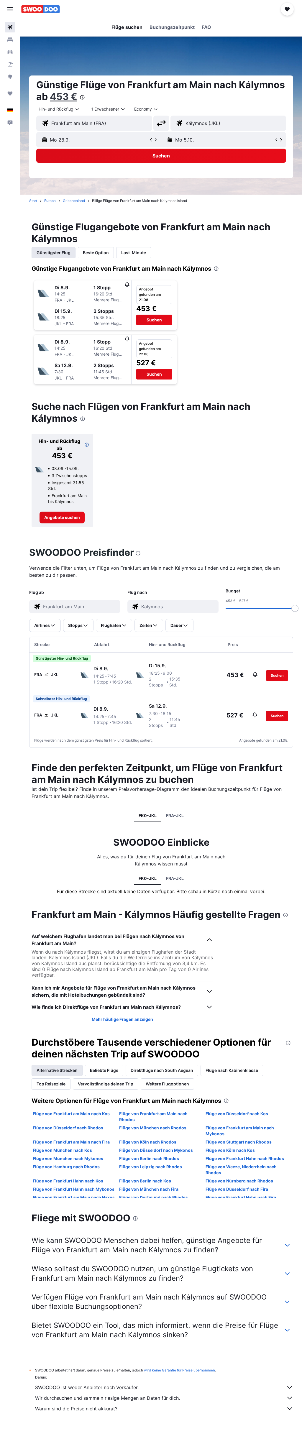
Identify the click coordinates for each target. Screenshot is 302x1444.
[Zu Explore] (10, 77)
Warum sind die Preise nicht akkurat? (76, 1409)
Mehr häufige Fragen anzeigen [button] (122, 1019)
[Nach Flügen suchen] (10, 27)
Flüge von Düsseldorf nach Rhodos (68, 1127)
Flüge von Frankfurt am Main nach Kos (71, 1113)
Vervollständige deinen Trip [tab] (105, 1083)
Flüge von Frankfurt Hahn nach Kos (68, 1180)
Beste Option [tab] (96, 252)
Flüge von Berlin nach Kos (145, 1180)
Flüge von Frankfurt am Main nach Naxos (74, 1197)
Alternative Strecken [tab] (57, 1070)
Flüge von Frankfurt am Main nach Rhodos (153, 1116)
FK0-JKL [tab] (148, 815)
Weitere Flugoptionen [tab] (167, 1083)
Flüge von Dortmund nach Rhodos (153, 1197)
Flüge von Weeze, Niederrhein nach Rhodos (241, 1169)
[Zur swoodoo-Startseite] (40, 9)
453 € (63, 96)
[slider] (294, 608)
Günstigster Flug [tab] (53, 252)
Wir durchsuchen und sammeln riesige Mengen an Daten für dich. (107, 1398)
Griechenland (74, 200)
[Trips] (10, 93)
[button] (10, 9)
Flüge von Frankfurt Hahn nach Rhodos (245, 1158)
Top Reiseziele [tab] (51, 1083)
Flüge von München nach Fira (148, 1189)
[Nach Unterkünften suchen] (10, 39)
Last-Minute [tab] (133, 252)
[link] (62, 517)
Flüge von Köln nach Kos (230, 1150)
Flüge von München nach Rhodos (152, 1127)
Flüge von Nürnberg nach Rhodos (239, 1180)
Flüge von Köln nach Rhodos (147, 1141)
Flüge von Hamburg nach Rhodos (66, 1166)
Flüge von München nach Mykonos (68, 1158)
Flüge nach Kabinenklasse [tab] (232, 1070)
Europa (50, 200)
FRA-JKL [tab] (175, 815)
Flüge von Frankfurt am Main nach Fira (71, 1141)
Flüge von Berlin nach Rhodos (149, 1158)
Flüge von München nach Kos (62, 1150)
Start (33, 200)
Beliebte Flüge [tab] (104, 1070)
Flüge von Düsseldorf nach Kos (237, 1113)
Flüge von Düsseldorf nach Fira (237, 1189)
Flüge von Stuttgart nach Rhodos (239, 1141)
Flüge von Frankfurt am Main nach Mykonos (240, 1130)
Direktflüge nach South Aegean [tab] (162, 1070)
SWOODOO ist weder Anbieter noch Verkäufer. (87, 1387)
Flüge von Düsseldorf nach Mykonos (156, 1150)
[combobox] (146, 109)
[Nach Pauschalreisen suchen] (10, 64)
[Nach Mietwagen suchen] (10, 52)
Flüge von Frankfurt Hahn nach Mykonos (73, 1189)
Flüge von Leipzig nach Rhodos (150, 1166)
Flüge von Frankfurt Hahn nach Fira (241, 1197)
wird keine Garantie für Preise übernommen (179, 1370)
